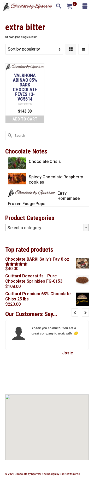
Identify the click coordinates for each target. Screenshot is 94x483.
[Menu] (84, 6)
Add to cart (25, 119)
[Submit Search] (9, 135)
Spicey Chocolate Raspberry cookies (56, 179)
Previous (75, 312)
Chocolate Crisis (45, 161)
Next (85, 312)
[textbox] (47, 228)
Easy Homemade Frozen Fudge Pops (44, 198)
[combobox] (47, 227)
